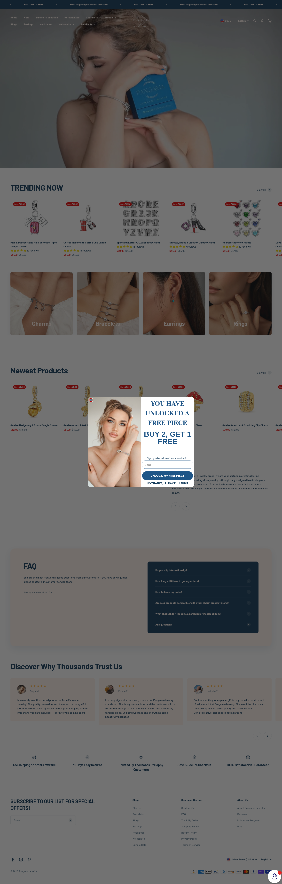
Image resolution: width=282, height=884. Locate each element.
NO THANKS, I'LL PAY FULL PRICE (167, 483)
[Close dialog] (91, 400)
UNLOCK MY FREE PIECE (167, 476)
